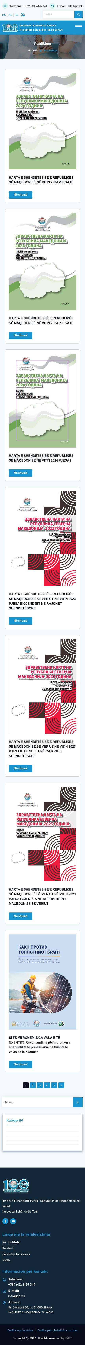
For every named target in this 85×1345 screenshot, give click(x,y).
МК (4, 14)
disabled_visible (23, 14)
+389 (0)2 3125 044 (35, 6)
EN (16, 14)
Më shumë (20, 194)
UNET (68, 1338)
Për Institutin (11, 1242)
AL (10, 14)
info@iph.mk (75, 6)
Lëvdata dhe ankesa (16, 1254)
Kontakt (7, 1248)
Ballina (32, 50)
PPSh (6, 1260)
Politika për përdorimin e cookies (57, 1330)
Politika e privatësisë (20, 1330)
